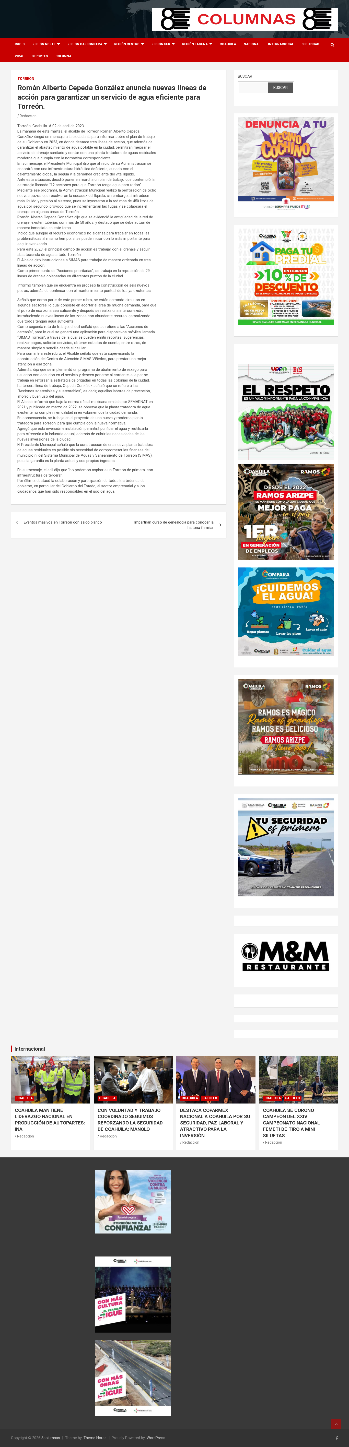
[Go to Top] (336, 1424)
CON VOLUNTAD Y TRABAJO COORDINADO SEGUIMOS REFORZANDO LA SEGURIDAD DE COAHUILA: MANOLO (130, 1119)
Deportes (40, 56)
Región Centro (126, 44)
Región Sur (161, 44)
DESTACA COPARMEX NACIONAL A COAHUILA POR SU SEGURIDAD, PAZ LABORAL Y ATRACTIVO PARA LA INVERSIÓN (215, 1122)
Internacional (281, 44)
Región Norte (43, 44)
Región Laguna (195, 44)
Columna (63, 56)
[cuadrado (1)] (286, 119)
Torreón (25, 79)
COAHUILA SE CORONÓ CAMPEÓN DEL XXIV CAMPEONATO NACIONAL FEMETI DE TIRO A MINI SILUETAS (291, 1122)
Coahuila (228, 44)
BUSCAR (245, 76)
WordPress (156, 1438)
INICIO (20, 44)
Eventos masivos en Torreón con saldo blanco (63, 522)
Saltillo (209, 1098)
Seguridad (310, 44)
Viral (19, 56)
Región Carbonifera (84, 44)
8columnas (50, 1438)
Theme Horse (95, 1438)
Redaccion (28, 116)
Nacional (252, 44)
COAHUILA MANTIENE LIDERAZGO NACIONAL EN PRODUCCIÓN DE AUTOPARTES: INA (50, 1119)
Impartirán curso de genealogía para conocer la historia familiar (174, 525)
